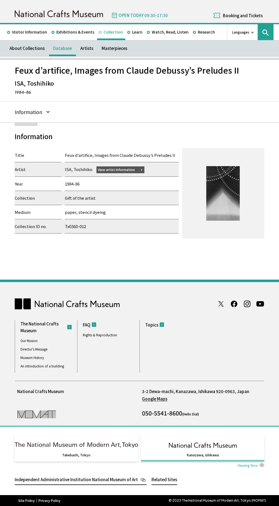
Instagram (247, 304)
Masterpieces (114, 48)
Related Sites (164, 479)
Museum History (32, 357)
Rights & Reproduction (100, 335)
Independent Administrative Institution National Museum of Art (76, 479)
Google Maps (154, 399)
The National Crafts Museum (39, 327)
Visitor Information (29, 32)
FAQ (86, 325)
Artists (86, 48)
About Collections (27, 48)
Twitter (221, 304)
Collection (113, 32)
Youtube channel (260, 304)
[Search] (266, 32)
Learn (137, 32)
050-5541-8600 (162, 413)
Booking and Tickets (243, 15)
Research (206, 32)
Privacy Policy (49, 500)
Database (62, 48)
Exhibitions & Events (75, 32)
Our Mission (29, 340)
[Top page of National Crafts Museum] (59, 13)
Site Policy (26, 500)
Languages (240, 32)
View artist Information (116, 169)
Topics (151, 325)
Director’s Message (33, 349)
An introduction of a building (42, 366)
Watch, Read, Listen (170, 32)
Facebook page (234, 304)
